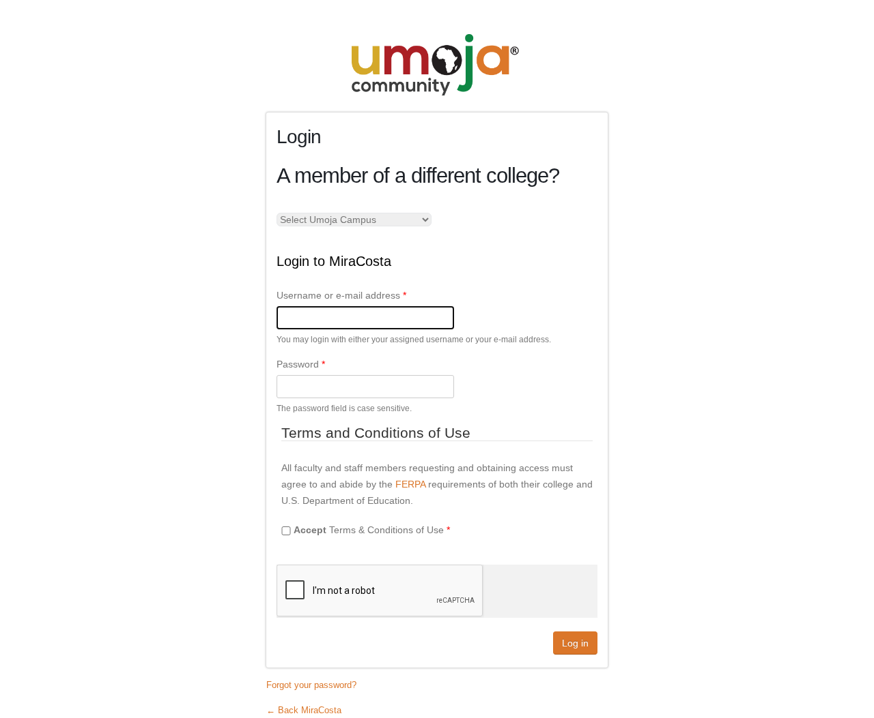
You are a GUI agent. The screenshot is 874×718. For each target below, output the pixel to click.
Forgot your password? (311, 685)
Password (301, 364)
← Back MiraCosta (303, 710)
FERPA (410, 484)
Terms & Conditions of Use (372, 529)
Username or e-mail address (341, 295)
